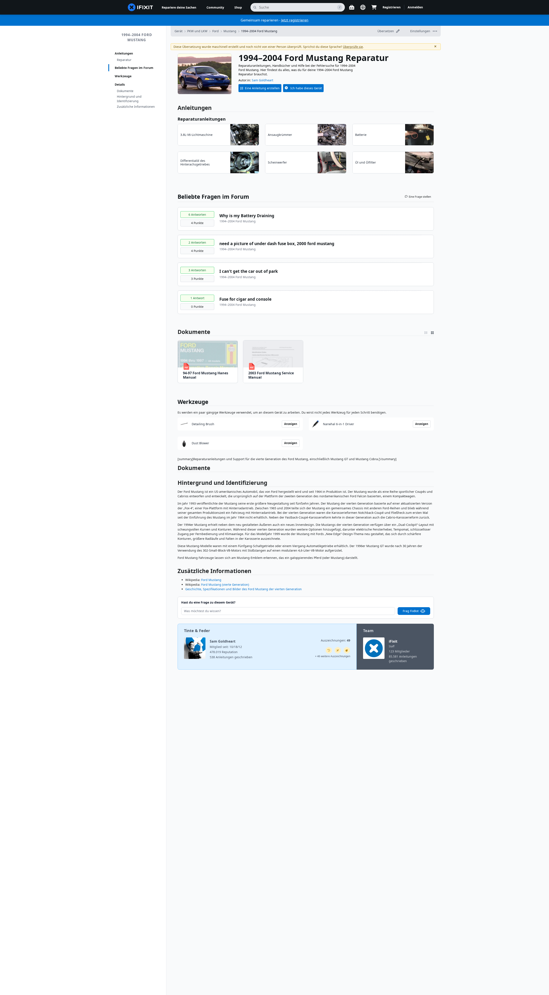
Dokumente (125, 91)
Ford (215, 31)
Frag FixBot (411, 611)
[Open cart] (374, 7)
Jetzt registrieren (294, 20)
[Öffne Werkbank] (351, 7)
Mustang (229, 31)
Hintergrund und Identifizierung (129, 98)
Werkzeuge (123, 76)
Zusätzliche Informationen (136, 107)
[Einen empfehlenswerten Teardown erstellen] (346, 650)
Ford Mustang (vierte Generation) (225, 584)
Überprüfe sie (353, 47)
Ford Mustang (211, 580)
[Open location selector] (363, 7)
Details (120, 84)
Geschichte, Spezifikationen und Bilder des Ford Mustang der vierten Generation (243, 589)
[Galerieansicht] (432, 332)
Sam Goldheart (262, 80)
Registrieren (392, 7)
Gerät (178, 31)
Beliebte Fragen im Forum (134, 68)
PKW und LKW (197, 31)
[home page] (140, 7)
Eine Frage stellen (420, 197)
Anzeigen (290, 424)
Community (215, 7)
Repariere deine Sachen (179, 7)
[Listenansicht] (425, 332)
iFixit (393, 641)
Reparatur (124, 60)
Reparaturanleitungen (202, 119)
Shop (238, 7)
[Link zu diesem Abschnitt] (175, 469)
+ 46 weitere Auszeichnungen (332, 656)
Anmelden (415, 7)
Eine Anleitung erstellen (262, 88)
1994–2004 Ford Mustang (136, 37)
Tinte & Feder (197, 630)
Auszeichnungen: (335, 640)
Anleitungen (124, 53)
